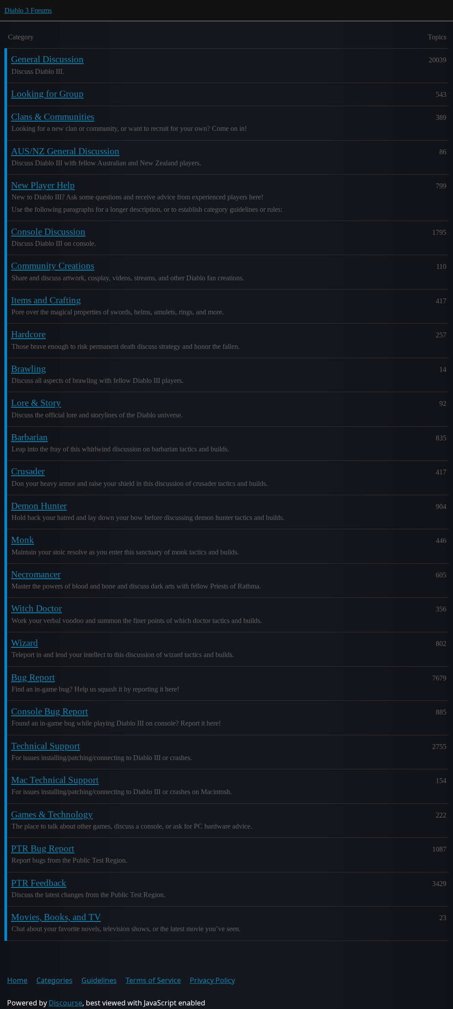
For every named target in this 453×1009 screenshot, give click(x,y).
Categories (54, 980)
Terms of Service (153, 980)
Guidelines (99, 980)
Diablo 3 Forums (28, 10)
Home (17, 980)
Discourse (65, 1003)
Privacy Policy (212, 980)
